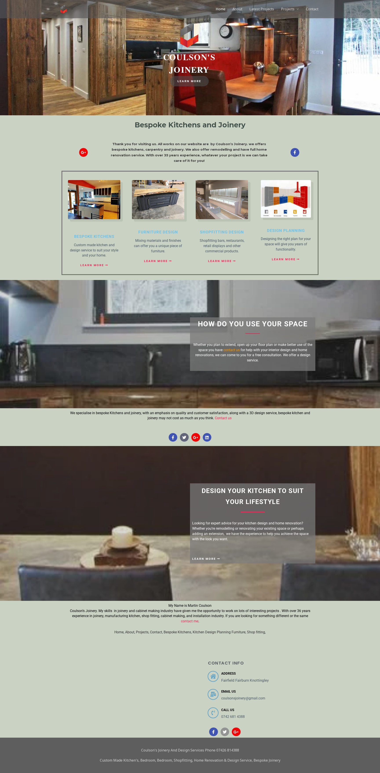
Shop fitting (256, 632)
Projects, (143, 632)
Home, (119, 632)
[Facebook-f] (294, 152)
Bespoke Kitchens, (178, 632)
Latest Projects (261, 9)
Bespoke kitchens (94, 236)
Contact (312, 9)
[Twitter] (184, 437)
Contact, (157, 632)
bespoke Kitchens (109, 413)
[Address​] (213, 676)
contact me (189, 621)
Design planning (286, 230)
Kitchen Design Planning (212, 632)
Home (220, 9)
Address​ (228, 673)
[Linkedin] (207, 437)
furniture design (158, 232)
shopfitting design (222, 232)
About (237, 9)
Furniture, (239, 632)
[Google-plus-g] (83, 152)
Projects (287, 9)
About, (130, 632)
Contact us (223, 418)
